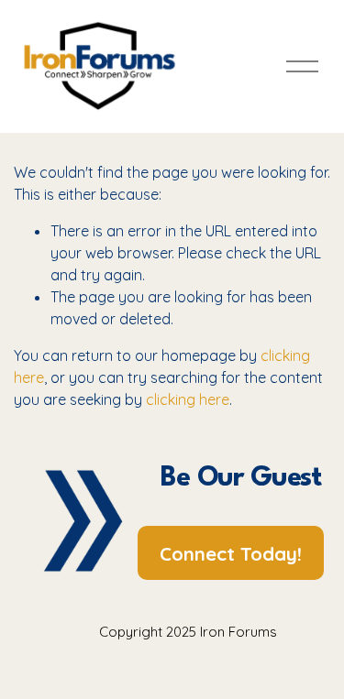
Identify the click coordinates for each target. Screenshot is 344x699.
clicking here (187, 399)
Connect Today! (231, 553)
